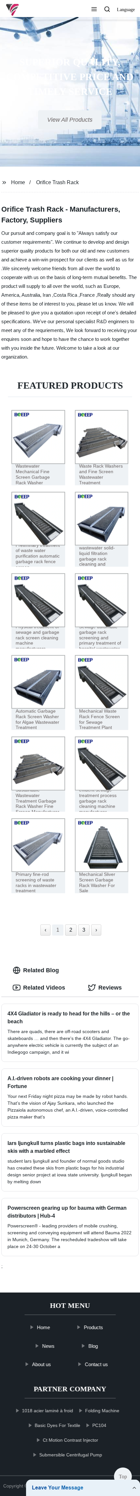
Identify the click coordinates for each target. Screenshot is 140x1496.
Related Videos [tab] (44, 987)
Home (18, 182)
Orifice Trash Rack (57, 182)
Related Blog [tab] (41, 970)
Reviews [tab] (110, 987)
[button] (94, 10)
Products (93, 1327)
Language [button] (126, 9)
